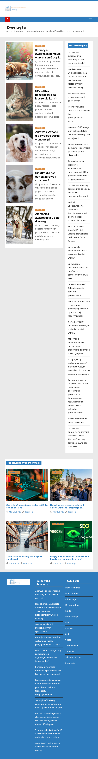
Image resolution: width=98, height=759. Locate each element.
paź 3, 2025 (43, 61)
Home (9, 31)
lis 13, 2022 (43, 225)
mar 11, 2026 (59, 512)
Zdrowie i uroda (73, 657)
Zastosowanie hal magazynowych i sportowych (76, 97)
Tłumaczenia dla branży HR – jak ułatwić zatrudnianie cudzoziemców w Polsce (78, 234)
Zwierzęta (39, 46)
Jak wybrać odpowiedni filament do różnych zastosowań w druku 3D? (78, 271)
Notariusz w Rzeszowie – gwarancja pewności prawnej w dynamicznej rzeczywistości (79, 308)
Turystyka (56, 472)
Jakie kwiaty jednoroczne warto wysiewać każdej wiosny (47, 747)
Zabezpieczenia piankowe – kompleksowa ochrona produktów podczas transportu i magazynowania (48, 687)
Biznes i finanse (15, 524)
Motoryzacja (71, 616)
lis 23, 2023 (43, 102)
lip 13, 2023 (43, 184)
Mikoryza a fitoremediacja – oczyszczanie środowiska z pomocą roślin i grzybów (79, 346)
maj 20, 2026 (15, 512)
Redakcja (56, 61)
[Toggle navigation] (90, 19)
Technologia (14, 472)
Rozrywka (70, 628)
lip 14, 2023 (43, 143)
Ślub (67, 634)
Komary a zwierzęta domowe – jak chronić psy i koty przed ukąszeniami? (48, 57)
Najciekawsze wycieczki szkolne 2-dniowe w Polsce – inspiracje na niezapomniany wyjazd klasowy (67, 508)
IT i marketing (58, 524)
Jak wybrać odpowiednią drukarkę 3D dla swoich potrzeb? (47, 594)
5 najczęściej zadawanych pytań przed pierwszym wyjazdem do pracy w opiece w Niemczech (79, 366)
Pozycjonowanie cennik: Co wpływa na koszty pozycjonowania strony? (48, 641)
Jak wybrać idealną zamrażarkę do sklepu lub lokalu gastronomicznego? (48, 704)
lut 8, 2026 (14, 563)
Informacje (28, 524)
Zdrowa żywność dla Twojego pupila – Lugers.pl (47, 135)
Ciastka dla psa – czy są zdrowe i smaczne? (46, 176)
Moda (68, 610)
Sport (37, 524)
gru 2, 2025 (58, 563)
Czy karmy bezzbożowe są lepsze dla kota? (46, 94)
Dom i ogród (71, 593)
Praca (68, 622)
